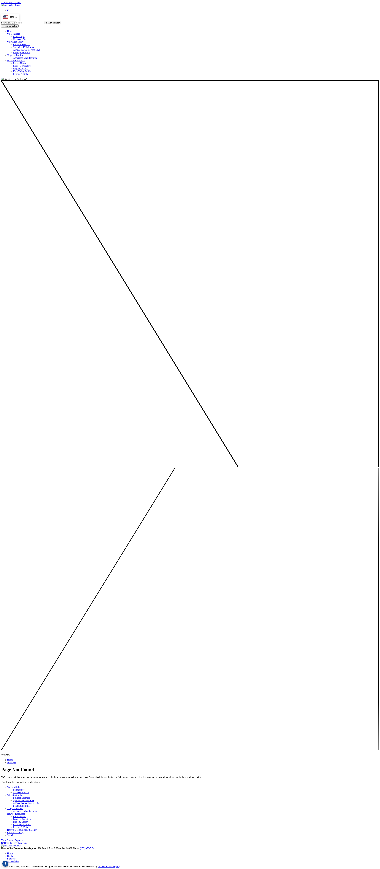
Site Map (11, 858)
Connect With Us (21, 39)
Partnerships (18, 36)
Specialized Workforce (23, 47)
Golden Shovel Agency (109, 866)
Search (10, 835)
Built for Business (21, 44)
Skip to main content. (11, 2)
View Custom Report (12, 840)
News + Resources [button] (16, 60)
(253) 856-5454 (87, 848)
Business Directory (22, 66)
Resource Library (15, 832)
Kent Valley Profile (22, 71)
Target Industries (15, 808)
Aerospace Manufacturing (25, 58)
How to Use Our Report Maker (22, 830)
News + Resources (16, 814)
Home (10, 31)
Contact (10, 856)
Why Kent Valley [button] (15, 42)
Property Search (20, 68)
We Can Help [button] (13, 34)
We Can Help (13, 787)
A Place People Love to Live (26, 50)
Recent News (19, 63)
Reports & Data (20, 74)
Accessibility (13, 861)
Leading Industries (21, 52)
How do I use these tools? (16, 843)
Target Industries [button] (15, 55)
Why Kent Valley (15, 795)
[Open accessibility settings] (5, 864)
